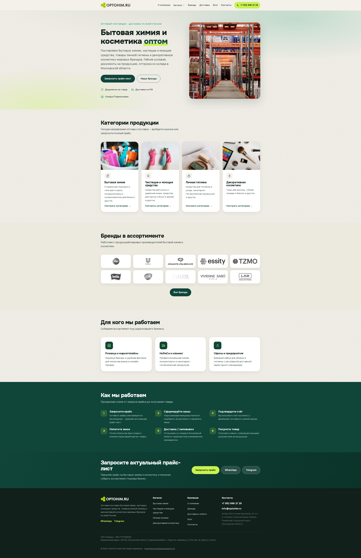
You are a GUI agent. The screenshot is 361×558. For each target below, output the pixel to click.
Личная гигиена (160, 517)
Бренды (192, 5)
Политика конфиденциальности (159, 548)
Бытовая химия (160, 503)
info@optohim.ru (231, 508)
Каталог (178, 5)
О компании (164, 5)
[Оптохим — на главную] (115, 5)
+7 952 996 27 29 (232, 503)
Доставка (204, 5)
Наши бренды (149, 78)
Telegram (251, 470)
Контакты (226, 5)
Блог (215, 5)
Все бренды (180, 292)
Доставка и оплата (197, 514)
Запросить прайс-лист (117, 78)
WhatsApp (231, 470)
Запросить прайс (205, 470)
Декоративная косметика (166, 523)
